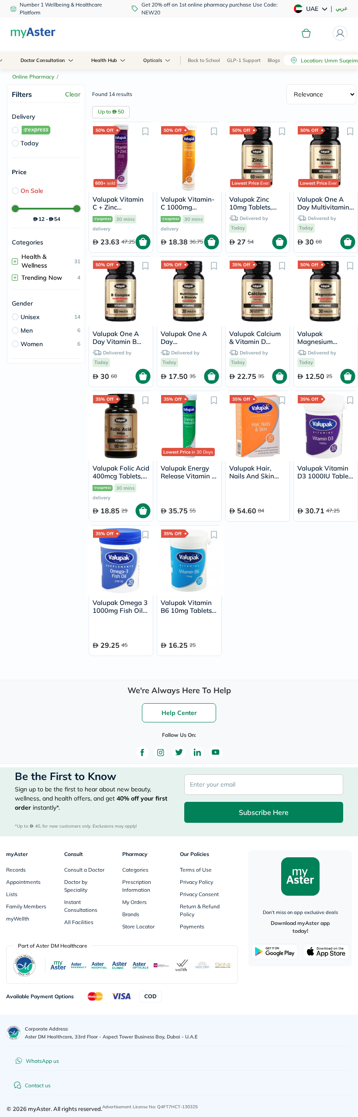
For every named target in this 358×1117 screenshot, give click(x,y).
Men (27, 330)
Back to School (204, 60)
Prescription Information (136, 886)
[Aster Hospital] (99, 965)
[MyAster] (58, 965)
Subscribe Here (264, 812)
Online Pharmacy (33, 76)
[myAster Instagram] (161, 752)
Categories (135, 869)
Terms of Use (196, 869)
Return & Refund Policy (200, 910)
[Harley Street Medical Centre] (202, 965)
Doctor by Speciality (75, 886)
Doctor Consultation (43, 60)
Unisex (30, 317)
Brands (130, 914)
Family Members (26, 906)
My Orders (134, 902)
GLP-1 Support (244, 60)
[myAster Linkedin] (197, 752)
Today (30, 143)
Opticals (152, 60)
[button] (145, 131)
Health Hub (104, 60)
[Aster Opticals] (140, 965)
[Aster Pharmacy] (78, 965)
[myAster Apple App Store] (326, 951)
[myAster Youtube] (216, 752)
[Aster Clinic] (119, 965)
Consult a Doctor (84, 869)
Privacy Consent (199, 894)
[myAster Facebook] (142, 752)
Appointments (23, 882)
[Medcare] (161, 965)
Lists (11, 894)
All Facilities (78, 922)
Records (16, 869)
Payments (192, 926)
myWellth (17, 918)
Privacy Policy (196, 882)
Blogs (274, 60)
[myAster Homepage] (32, 33)
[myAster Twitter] (179, 752)
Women (32, 344)
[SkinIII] (223, 965)
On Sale (32, 191)
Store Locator (138, 926)
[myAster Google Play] (274, 951)
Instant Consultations (80, 906)
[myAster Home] (14, 1033)
